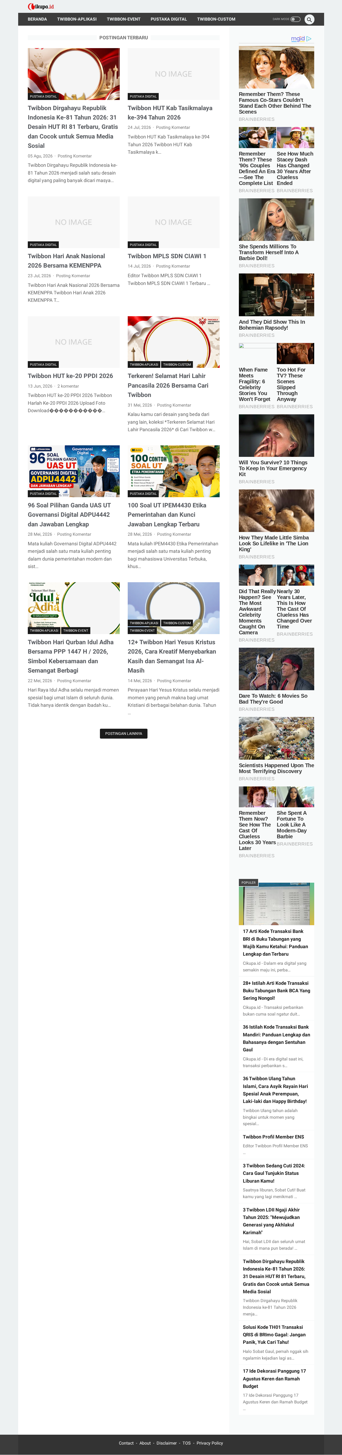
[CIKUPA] (44, 6)
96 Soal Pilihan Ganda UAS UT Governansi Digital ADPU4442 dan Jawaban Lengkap (69, 515)
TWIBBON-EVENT (124, 19)
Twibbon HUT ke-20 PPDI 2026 (70, 375)
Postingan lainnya (123, 733)
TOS (186, 1443)
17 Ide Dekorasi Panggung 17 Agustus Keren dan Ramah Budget (274, 1378)
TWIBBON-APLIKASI (77, 19)
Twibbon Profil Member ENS (273, 1137)
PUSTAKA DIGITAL (169, 19)
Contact (126, 1443)
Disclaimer (167, 1443)
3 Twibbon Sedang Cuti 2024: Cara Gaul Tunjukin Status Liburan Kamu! (274, 1173)
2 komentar (68, 386)
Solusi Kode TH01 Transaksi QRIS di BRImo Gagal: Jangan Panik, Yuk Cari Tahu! (274, 1334)
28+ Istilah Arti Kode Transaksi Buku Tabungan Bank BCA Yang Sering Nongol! (276, 990)
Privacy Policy (210, 1443)
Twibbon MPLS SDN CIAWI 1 (167, 256)
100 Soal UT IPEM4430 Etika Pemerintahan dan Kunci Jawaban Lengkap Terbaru (167, 515)
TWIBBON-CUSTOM (216, 19)
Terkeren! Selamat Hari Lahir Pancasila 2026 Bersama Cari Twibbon (168, 385)
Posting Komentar (75, 156)
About (145, 1443)
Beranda (37, 19)
